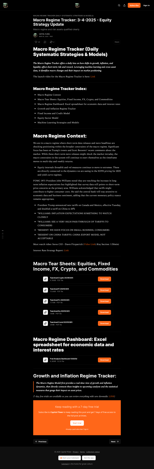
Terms (82, 452)
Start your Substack (70, 458)
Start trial (77, 423)
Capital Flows (44, 34)
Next (113, 441)
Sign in (146, 5)
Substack (65, 464)
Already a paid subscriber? (77, 429)
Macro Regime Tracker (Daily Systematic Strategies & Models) (63, 16)
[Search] (119, 5)
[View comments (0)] (45, 42)
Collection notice (93, 452)
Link (92, 76)
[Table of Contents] (2, 234)
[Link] (30, 52)
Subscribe (134, 5)
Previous (42, 441)
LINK (111, 396)
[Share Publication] (124, 5)
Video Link (89, 244)
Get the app (89, 458)
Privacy (75, 452)
